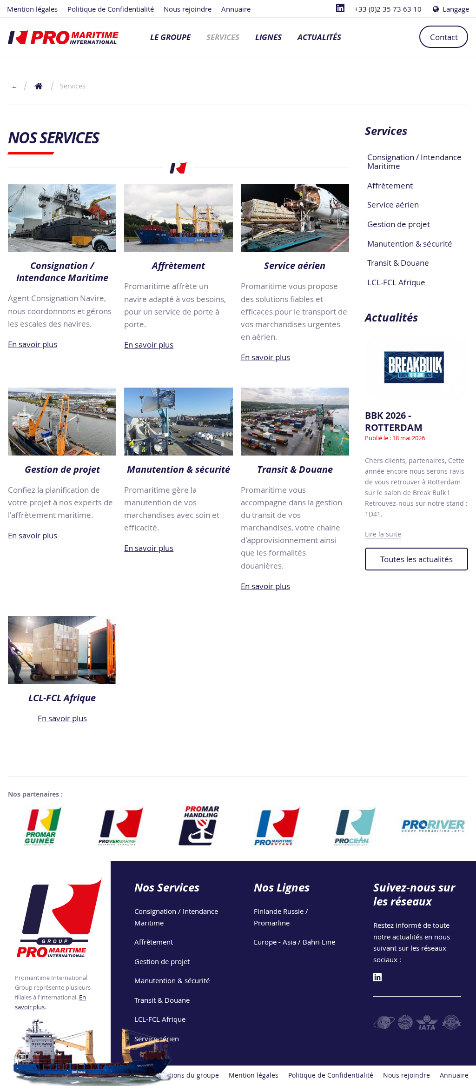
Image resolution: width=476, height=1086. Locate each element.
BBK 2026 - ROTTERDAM (394, 421)
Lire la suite (383, 534)
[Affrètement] (178, 218)
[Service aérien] (295, 218)
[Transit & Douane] (295, 422)
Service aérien (393, 204)
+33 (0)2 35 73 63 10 (388, 8)
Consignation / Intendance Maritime (414, 161)
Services (222, 37)
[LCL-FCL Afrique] (62, 650)
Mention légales (32, 8)
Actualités (319, 37)
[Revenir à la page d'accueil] (63, 36)
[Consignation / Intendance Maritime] (62, 218)
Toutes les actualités (416, 559)
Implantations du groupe (180, 1075)
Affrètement (390, 185)
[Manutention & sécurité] (178, 422)
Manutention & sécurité (409, 243)
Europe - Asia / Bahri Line (294, 941)
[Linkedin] (340, 8)
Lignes (268, 37)
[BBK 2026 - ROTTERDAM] (416, 367)
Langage (455, 8)
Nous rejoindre (188, 8)
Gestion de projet (398, 224)
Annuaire (236, 8)
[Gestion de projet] (62, 422)
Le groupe (170, 37)
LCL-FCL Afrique (396, 282)
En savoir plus (32, 344)
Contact (444, 37)
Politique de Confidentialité (110, 8)
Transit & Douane (398, 262)
